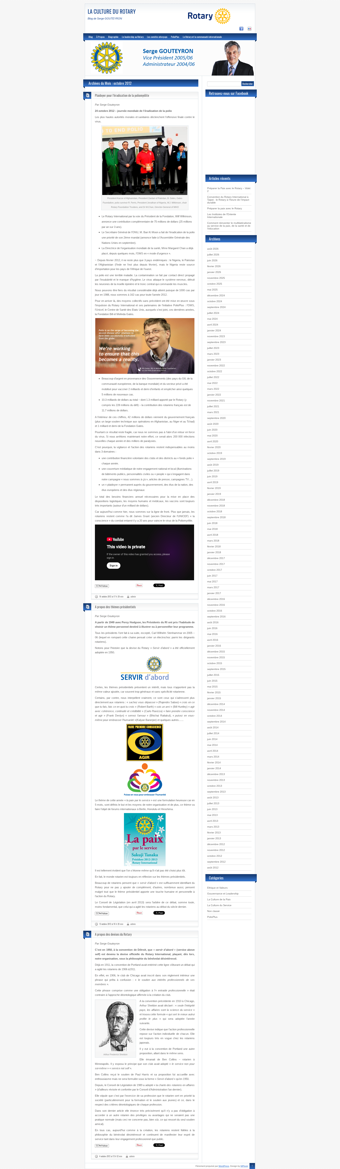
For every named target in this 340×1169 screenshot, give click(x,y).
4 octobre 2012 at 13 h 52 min (110, 1156)
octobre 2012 (214, 855)
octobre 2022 (214, 371)
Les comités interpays (157, 37)
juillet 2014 (213, 733)
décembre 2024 (216, 295)
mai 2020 (212, 435)
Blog (91, 37)
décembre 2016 (216, 599)
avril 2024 (212, 324)
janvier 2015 (214, 698)
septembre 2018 (216, 517)
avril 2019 (212, 482)
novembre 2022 (216, 365)
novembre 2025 (216, 278)
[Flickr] (251, 29)
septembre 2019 (216, 458)
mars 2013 (213, 826)
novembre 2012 (216, 850)
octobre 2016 (214, 610)
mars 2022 (213, 388)
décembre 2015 (216, 651)
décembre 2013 (216, 774)
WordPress (224, 1166)
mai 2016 (212, 634)
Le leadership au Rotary (132, 37)
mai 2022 (212, 383)
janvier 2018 (214, 552)
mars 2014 (213, 756)
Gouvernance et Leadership (223, 893)
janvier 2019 (214, 494)
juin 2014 (212, 739)
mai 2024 (212, 318)
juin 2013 (212, 809)
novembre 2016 (216, 604)
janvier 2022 (214, 394)
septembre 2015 (216, 669)
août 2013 (213, 797)
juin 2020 (212, 429)
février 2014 (214, 762)
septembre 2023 (216, 342)
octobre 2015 (214, 663)
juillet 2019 (213, 470)
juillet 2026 (213, 254)
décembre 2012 (216, 844)
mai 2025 (212, 289)
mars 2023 (213, 353)
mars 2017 (213, 587)
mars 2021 (213, 412)
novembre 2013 (216, 780)
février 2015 (214, 692)
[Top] (252, 1166)
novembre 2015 (216, 657)
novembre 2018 (216, 505)
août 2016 (213, 622)
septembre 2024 (216, 307)
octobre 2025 (214, 283)
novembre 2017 (216, 564)
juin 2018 (212, 523)
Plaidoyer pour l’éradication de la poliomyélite (122, 95)
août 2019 (213, 464)
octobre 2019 (214, 453)
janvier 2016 (214, 645)
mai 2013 (212, 815)
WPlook (244, 1166)
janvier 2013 (214, 838)
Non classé (213, 911)
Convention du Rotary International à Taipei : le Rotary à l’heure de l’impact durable (228, 199)
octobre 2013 (214, 785)
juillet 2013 (213, 803)
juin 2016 (212, 628)
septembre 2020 (216, 418)
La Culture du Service (219, 905)
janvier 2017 (214, 593)
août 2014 (213, 727)
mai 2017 (212, 581)
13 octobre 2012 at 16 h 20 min (111, 924)
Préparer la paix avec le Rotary (224, 208)
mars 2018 (213, 540)
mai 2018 (212, 529)
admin (133, 596)
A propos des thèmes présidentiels (115, 606)
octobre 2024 (214, 301)
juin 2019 (212, 476)
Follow (104, 586)
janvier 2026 (214, 272)
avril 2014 (212, 750)
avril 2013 (212, 820)
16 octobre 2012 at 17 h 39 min (111, 596)
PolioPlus (175, 37)
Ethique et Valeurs (217, 887)
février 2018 (214, 546)
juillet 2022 (213, 377)
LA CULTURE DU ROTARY (112, 11)
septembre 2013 (216, 791)
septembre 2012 (216, 861)
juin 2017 (212, 575)
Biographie (113, 37)
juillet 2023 (213, 348)
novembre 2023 (216, 336)
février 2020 (214, 447)
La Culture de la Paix (219, 899)
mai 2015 (212, 686)
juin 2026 (212, 260)
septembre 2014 (216, 721)
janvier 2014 (214, 768)
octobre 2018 (214, 511)
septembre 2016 (216, 616)
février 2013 (214, 832)
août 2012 (213, 867)
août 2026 (213, 248)
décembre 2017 (216, 558)
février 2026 (214, 266)
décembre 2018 (216, 499)
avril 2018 (212, 534)
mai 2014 (212, 745)
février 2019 (214, 488)
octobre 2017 (214, 569)
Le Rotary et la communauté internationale (202, 37)
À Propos (100, 37)
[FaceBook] (243, 29)
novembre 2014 (216, 710)
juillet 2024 (213, 313)
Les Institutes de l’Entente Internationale (221, 215)
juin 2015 (212, 680)
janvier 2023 (214, 359)
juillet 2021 (213, 406)
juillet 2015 (213, 674)
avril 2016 (212, 639)
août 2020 (213, 423)
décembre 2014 (216, 704)
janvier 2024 (214, 330)
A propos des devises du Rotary (113, 934)
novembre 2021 (216, 400)
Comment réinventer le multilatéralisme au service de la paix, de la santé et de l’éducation (229, 225)
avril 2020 (212, 441)
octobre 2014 (214, 715)
